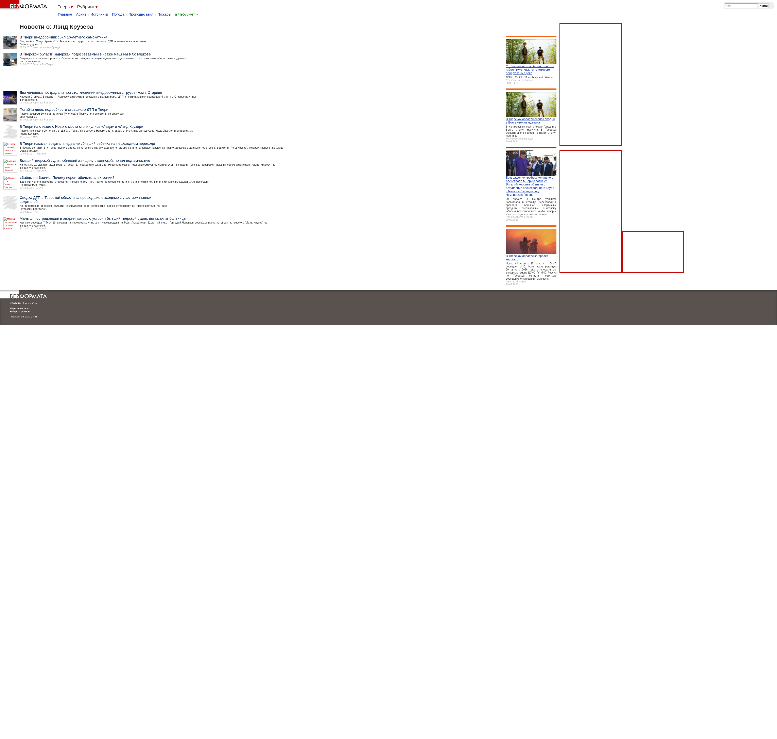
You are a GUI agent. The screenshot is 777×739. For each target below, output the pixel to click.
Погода (118, 14)
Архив (81, 14)
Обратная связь (19, 308)
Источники (99, 14)
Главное (65, 14)
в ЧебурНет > (186, 14)
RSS (35, 316)
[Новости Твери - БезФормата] (24, 5)
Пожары (164, 14)
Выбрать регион (20, 311)
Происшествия (140, 14)
